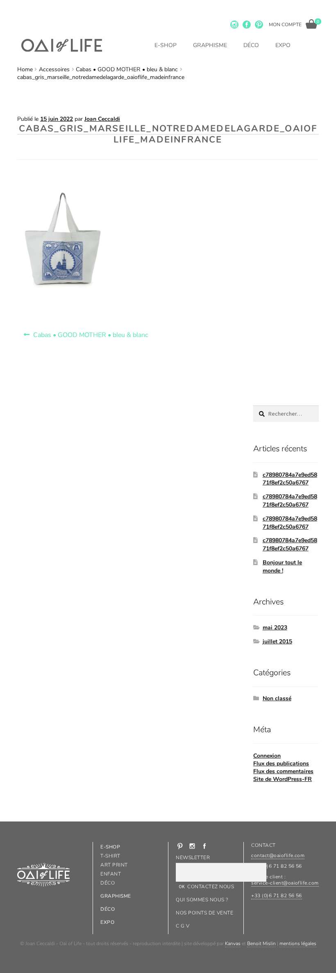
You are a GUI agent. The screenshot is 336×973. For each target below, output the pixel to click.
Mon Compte (285, 24)
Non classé (277, 698)
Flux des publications (281, 763)
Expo (283, 45)
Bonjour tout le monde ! (282, 567)
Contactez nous (210, 886)
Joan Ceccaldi (102, 119)
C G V (182, 926)
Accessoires (54, 69)
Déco (251, 45)
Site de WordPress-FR (282, 779)
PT (259, 24)
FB (247, 24)
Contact (263, 845)
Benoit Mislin (261, 943)
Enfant (110, 874)
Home (25, 69)
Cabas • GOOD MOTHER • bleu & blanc (127, 69)
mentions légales (297, 943)
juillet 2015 (277, 641)
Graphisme (210, 45)
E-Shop (165, 45)
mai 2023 (275, 627)
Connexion (267, 756)
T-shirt (110, 856)
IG (234, 24)
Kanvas (233, 943)
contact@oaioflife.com (277, 855)
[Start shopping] (311, 24)
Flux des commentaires (283, 771)
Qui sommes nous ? (202, 899)
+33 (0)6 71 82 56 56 (276, 895)
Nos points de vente (204, 913)
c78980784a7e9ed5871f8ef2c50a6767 (290, 479)
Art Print (113, 865)
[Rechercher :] (286, 414)
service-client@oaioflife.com (284, 883)
